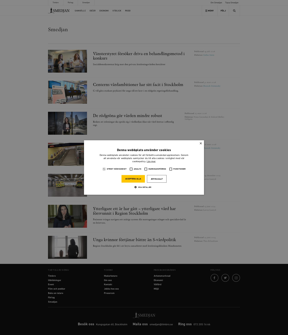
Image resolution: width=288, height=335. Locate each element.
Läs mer (151, 161)
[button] (144, 187)
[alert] (144, 167)
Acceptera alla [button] (133, 179)
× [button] (201, 143)
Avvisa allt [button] (157, 179)
